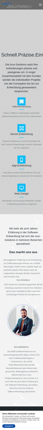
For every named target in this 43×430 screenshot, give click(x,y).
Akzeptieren (9, 426)
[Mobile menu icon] (40, 4)
